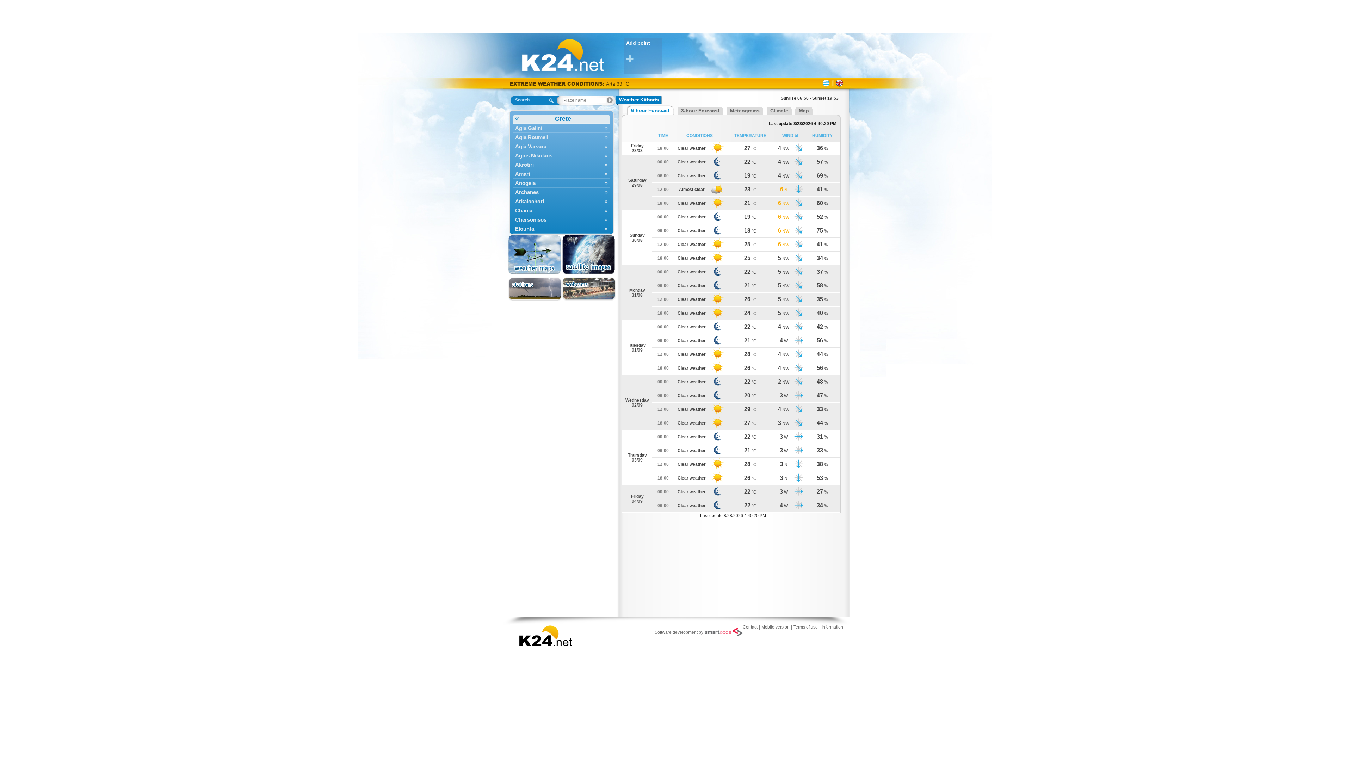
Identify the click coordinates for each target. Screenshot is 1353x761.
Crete (563, 118)
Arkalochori (529, 201)
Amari (522, 174)
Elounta (524, 229)
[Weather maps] (535, 254)
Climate (779, 110)
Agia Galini (528, 128)
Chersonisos (530, 220)
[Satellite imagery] (589, 254)
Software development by (679, 632)
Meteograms (745, 110)
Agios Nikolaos (533, 156)
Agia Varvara (530, 146)
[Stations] (535, 289)
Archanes (527, 192)
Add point (638, 43)
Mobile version (775, 627)
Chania (523, 211)
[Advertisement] (676, 16)
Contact (750, 627)
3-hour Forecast (700, 110)
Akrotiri (524, 165)
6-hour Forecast (650, 110)
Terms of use (805, 627)
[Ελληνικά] (826, 83)
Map (804, 110)
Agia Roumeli (531, 137)
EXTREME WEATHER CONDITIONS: (558, 83)
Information (832, 627)
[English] (839, 83)
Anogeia (525, 183)
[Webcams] (589, 289)
